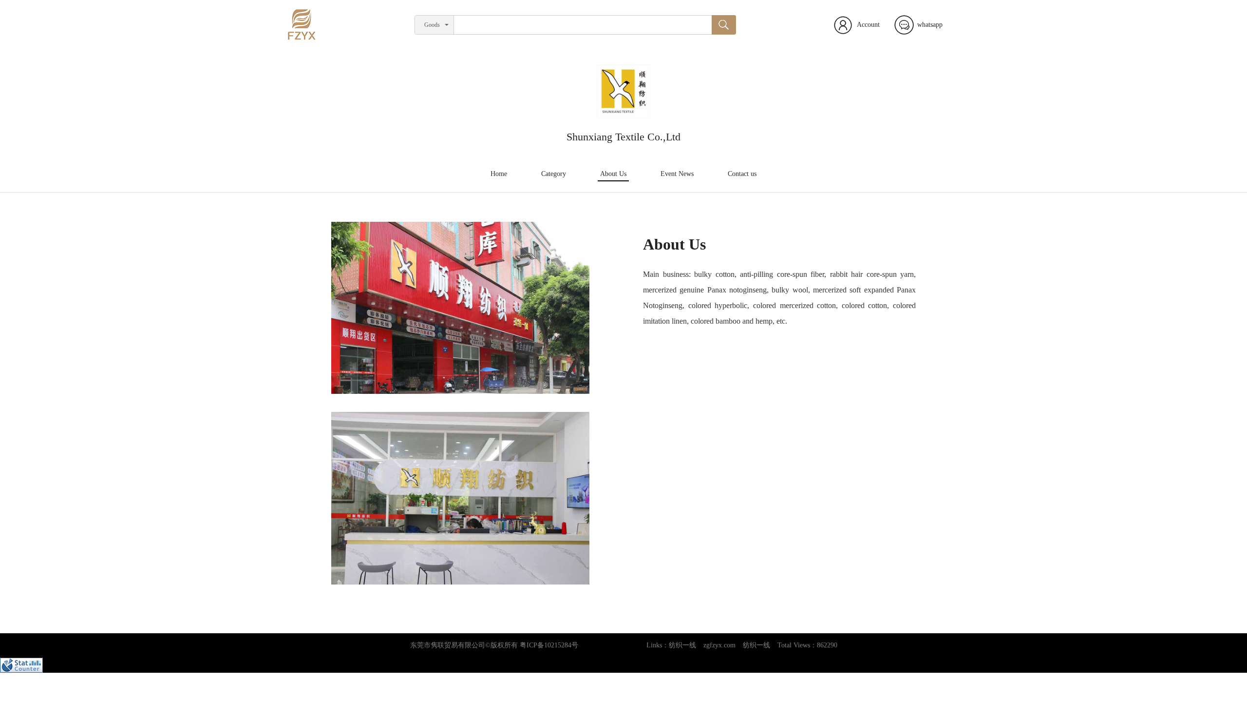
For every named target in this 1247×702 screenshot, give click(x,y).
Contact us (742, 173)
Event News (677, 173)
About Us (613, 173)
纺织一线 (682, 645)
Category (553, 173)
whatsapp (930, 24)
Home (499, 173)
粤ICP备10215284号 (549, 645)
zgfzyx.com (719, 645)
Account (868, 24)
